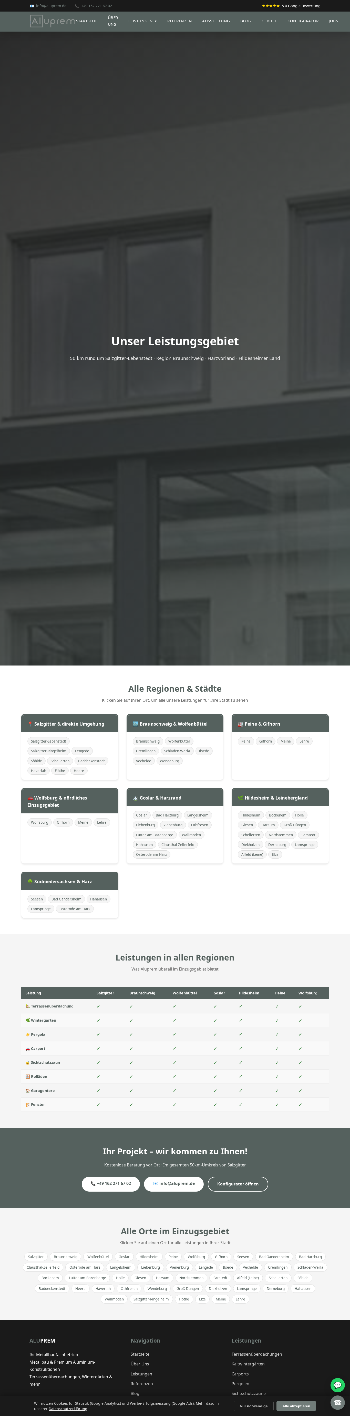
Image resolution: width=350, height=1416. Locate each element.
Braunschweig (148, 741)
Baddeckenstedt (91, 760)
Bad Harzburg (167, 815)
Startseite (87, 20)
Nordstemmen (281, 834)
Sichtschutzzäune (249, 1393)
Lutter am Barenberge (154, 834)
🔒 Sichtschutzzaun (42, 1062)
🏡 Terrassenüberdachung (49, 1006)
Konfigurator (302, 20)
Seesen (37, 899)
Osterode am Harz (151, 854)
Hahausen (144, 844)
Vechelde (143, 760)
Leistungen (142, 20)
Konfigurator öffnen (238, 1184)
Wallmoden (191, 834)
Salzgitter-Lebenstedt (48, 741)
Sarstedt (308, 834)
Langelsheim (198, 815)
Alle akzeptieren (296, 1406)
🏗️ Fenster (35, 1104)
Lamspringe (305, 844)
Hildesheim (250, 815)
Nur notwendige (254, 1406)
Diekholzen (250, 844)
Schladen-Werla (177, 750)
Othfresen (199, 824)
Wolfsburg (39, 822)
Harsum (268, 824)
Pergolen (240, 1383)
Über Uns (140, 1364)
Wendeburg (169, 760)
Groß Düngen (295, 824)
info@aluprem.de (51, 5)
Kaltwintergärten (248, 1364)
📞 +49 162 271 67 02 (111, 1183)
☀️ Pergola (35, 1034)
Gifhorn (265, 741)
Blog (245, 20)
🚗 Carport (35, 1048)
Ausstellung (216, 20)
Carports (240, 1374)
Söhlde (36, 760)
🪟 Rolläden (36, 1076)
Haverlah (38, 770)
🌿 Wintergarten (40, 1020)
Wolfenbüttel (179, 741)
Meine (286, 741)
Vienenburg (172, 824)
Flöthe (60, 770)
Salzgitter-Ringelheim (48, 750)
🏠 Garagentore (40, 1090)
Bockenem (277, 815)
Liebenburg (145, 824)
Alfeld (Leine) (252, 854)
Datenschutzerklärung (68, 1408)
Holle (299, 815)
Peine (246, 741)
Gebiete (269, 20)
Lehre (304, 741)
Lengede (82, 750)
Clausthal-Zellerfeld (177, 844)
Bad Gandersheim (66, 899)
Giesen (247, 824)
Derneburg (277, 844)
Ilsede (204, 750)
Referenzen (179, 20)
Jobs (333, 20)
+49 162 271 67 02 (96, 5)
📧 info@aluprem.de (174, 1183)
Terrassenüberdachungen (257, 1354)
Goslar (141, 815)
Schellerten (60, 760)
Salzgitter (36, 1256)
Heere (79, 770)
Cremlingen (146, 750)
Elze (275, 854)
